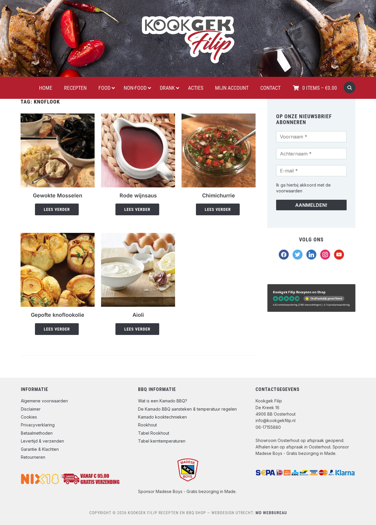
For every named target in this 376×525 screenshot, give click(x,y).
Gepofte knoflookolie (57, 315)
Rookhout (147, 424)
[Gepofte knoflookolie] (58, 236)
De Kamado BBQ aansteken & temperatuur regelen (187, 409)
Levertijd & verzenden (42, 440)
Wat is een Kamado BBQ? (162, 400)
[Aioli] (138, 236)
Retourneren (33, 457)
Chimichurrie (218, 195)
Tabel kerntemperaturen (161, 440)
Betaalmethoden (37, 433)
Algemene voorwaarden (44, 400)
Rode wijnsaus (138, 195)
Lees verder (57, 209)
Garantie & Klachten (40, 449)
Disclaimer (31, 409)
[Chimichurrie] (219, 117)
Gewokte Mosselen (57, 195)
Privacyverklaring (38, 424)
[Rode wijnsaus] (138, 117)
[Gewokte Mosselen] (58, 117)
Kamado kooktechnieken (162, 416)
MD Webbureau (271, 512)
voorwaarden (289, 190)
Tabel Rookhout (153, 433)
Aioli (138, 315)
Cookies (29, 416)
